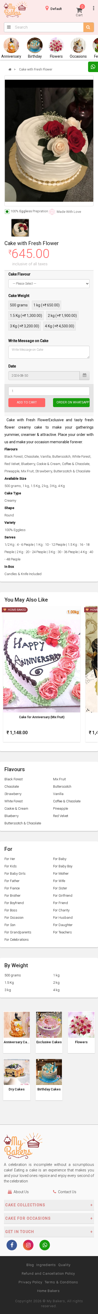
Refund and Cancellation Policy (48, 1273)
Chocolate (11, 786)
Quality (64, 1265)
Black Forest (13, 779)
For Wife (59, 881)
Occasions (78, 56)
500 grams (19, 305)
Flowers (56, 56)
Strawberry (12, 794)
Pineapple (60, 808)
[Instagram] (28, 1245)
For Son (9, 925)
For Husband (63, 918)
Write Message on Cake (28, 341)
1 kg (56, 975)
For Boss (10, 910)
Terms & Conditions (61, 1282)
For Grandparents (17, 932)
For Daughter (63, 925)
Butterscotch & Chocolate (22, 823)
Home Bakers (48, 1291)
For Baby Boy (62, 866)
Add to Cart (27, 402)
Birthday (35, 56)
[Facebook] (12, 1245)
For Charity (61, 910)
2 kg (56, 983)
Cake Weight (18, 296)
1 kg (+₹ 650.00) (46, 305)
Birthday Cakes (49, 1089)
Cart (79, 11)
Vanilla (58, 794)
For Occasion (14, 918)
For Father (12, 881)
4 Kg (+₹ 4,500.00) (59, 326)
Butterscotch (62, 786)
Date (12, 366)
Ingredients (46, 1265)
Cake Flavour (19, 274)
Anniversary (11, 56)
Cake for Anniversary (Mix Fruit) (42, 717)
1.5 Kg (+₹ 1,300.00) (26, 315)
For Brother (12, 895)
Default (56, 9)
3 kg (7, 990)
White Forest (13, 801)
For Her (9, 859)
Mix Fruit (59, 779)
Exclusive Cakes (49, 1042)
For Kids (10, 866)
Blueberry (11, 816)
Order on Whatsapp (72, 402)
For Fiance (12, 888)
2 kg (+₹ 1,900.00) (62, 315)
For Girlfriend (62, 895)
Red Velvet (60, 816)
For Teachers (62, 932)
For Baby (59, 859)
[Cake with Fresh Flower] (49, 140)
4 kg (56, 990)
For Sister (60, 888)
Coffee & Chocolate (66, 801)
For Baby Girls (15, 873)
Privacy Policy (30, 1282)
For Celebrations (16, 940)
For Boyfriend (14, 903)
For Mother (61, 873)
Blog (30, 1265)
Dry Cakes (17, 1089)
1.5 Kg (9, 983)
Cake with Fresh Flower (35, 69)
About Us (21, 1192)
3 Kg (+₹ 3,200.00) (24, 326)
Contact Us (67, 1192)
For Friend (60, 903)
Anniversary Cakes (17, 1042)
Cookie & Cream (16, 808)
